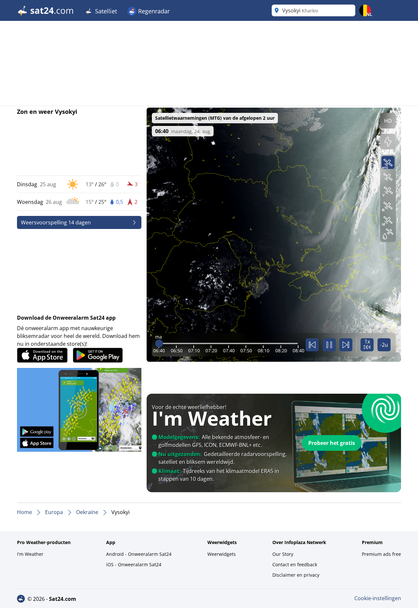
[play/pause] (329, 344)
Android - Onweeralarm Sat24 (138, 554)
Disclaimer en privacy (295, 575)
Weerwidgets (221, 554)
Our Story (282, 554)
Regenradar (153, 11)
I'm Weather (30, 554)
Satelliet (105, 11)
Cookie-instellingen (377, 598)
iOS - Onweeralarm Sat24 (133, 564)
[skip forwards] (345, 344)
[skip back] (312, 344)
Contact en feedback (294, 564)
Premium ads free (381, 554)
